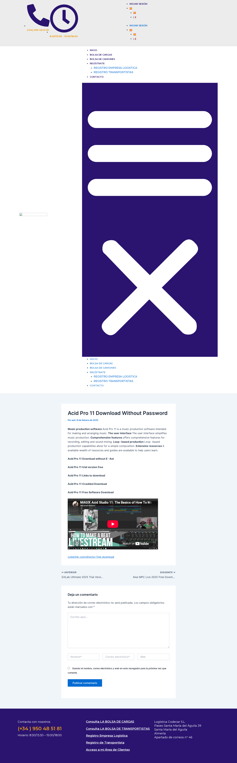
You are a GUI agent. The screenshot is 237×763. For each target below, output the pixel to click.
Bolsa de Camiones (102, 59)
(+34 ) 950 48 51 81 (40, 729)
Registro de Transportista (105, 742)
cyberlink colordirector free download (91, 556)
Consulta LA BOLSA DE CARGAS (110, 721)
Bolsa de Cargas (101, 54)
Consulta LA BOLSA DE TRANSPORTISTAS (118, 729)
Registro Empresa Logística (107, 735)
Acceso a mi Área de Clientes (108, 750)
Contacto (97, 76)
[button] (150, 220)
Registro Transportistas (113, 72)
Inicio (93, 50)
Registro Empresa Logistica (115, 67)
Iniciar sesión (138, 3)
